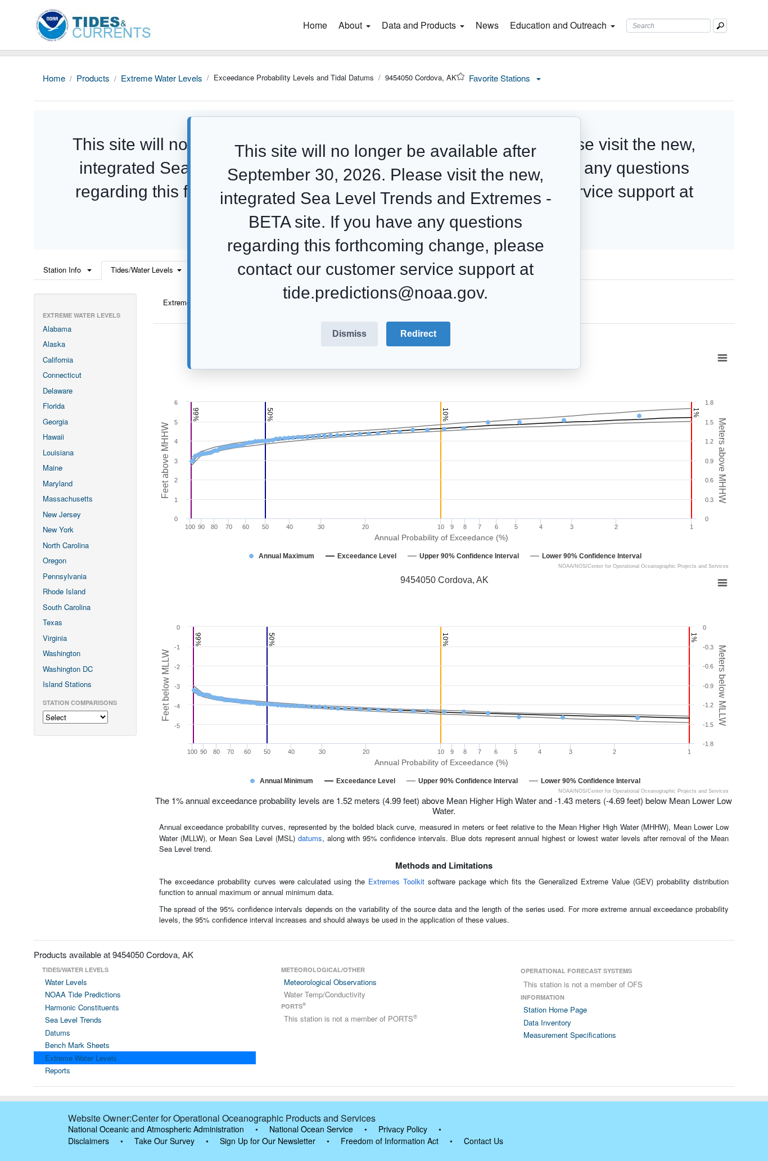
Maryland (58, 483)
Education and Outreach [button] (558, 25)
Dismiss (349, 333)
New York (58, 529)
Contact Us (483, 1140)
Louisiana (58, 452)
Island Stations (67, 684)
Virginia (55, 638)
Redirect (418, 333)
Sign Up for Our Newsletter (267, 1140)
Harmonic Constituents (82, 1007)
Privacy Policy (402, 1129)
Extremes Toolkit (396, 881)
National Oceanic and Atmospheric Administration (156, 1129)
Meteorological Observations (330, 982)
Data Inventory (547, 1022)
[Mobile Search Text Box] (720, 26)
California (58, 359)
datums (310, 838)
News (487, 25)
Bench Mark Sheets (77, 1045)
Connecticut (62, 374)
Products (93, 78)
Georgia (55, 421)
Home (317, 25)
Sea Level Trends (73, 1019)
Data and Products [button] (419, 25)
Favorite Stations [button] (500, 78)
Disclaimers (88, 1140)
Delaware (58, 390)
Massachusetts (68, 498)
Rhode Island (64, 591)
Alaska (54, 343)
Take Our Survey (164, 1140)
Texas (52, 622)
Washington (61, 653)
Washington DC (68, 668)
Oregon (54, 560)
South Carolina (67, 607)
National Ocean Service (311, 1129)
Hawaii (53, 436)
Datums (57, 1032)
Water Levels (66, 982)
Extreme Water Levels (161, 78)
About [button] (350, 25)
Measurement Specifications (569, 1034)
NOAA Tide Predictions (83, 994)
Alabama (57, 328)
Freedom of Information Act (390, 1140)
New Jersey (62, 514)
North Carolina (66, 545)
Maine (52, 467)
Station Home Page (555, 1009)
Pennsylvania (65, 576)
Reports (57, 1070)
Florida (54, 405)
